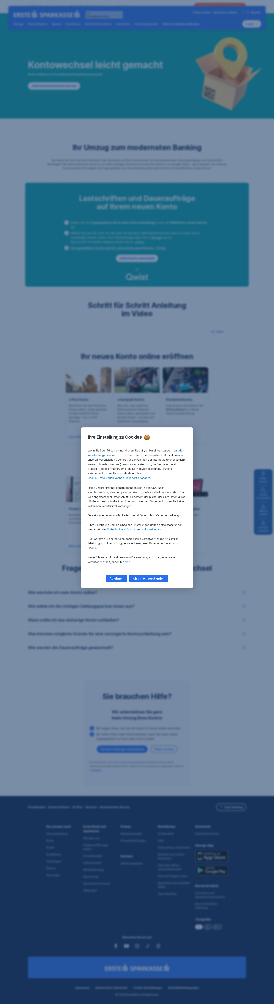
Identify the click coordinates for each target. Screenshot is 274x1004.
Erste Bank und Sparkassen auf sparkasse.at (135, 529)
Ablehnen (116, 578)
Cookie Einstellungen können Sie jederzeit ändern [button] (119, 477)
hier (127, 562)
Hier (137, 455)
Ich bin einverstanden (149, 578)
